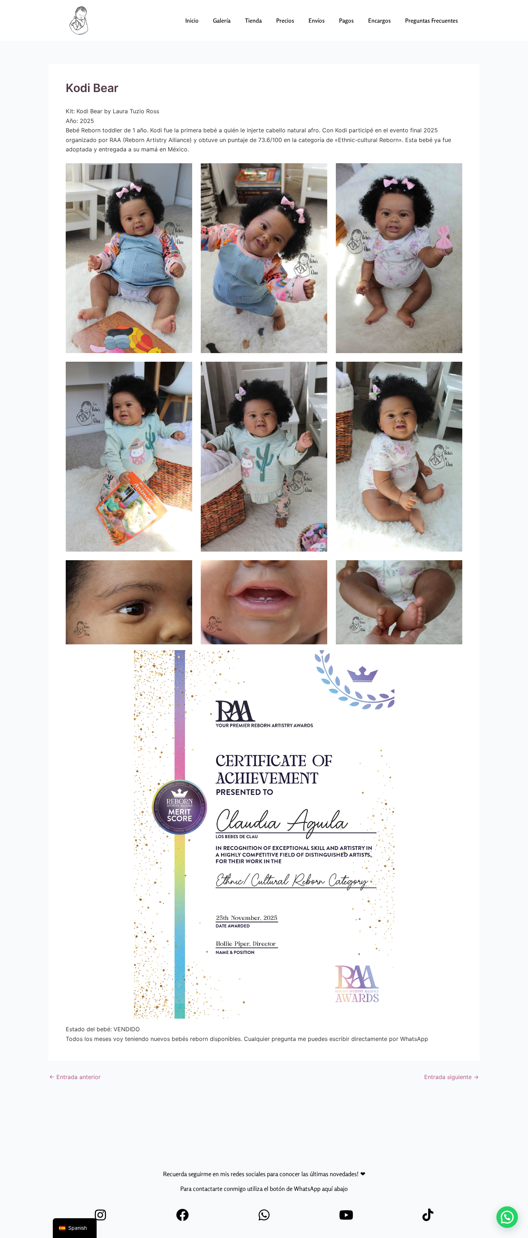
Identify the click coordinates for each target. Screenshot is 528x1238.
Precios (285, 20)
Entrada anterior (75, 1077)
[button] (507, 1217)
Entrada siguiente (451, 1077)
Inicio (192, 20)
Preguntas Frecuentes (431, 20)
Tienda (253, 20)
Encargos (379, 20)
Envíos (317, 20)
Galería (222, 20)
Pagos (346, 20)
